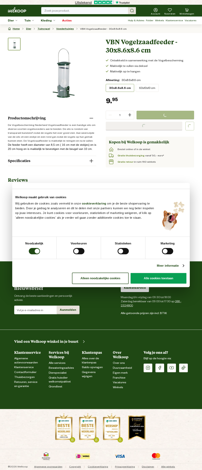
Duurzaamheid (122, 368)
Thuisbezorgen (24, 377)
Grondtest (55, 386)
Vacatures (190, 20)
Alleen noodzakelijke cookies (100, 278)
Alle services (57, 363)
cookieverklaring (94, 203)
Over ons (119, 363)
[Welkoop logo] (17, 10)
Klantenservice (174, 20)
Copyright (75, 466)
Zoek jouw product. (57, 10)
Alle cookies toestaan (158, 278)
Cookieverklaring (98, 466)
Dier (11, 20)
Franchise (119, 378)
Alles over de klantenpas (90, 360)
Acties (67, 20)
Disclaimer (148, 466)
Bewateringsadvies (61, 368)
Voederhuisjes (65, 28)
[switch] (78, 251)
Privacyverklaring (125, 466)
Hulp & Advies (136, 20)
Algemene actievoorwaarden (26, 360)
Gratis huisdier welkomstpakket (60, 380)
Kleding (46, 20)
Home (16, 28)
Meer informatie (168, 265)
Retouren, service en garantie (25, 384)
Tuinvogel (43, 28)
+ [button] (130, 115)
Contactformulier (25, 372)
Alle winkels (168, 466)
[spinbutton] (119, 115)
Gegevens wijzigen (89, 374)
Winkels (159, 20)
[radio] (120, 88)
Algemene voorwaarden (48, 466)
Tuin (27, 20)
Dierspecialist (58, 373)
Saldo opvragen (92, 367)
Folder (149, 20)
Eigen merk (120, 373)
